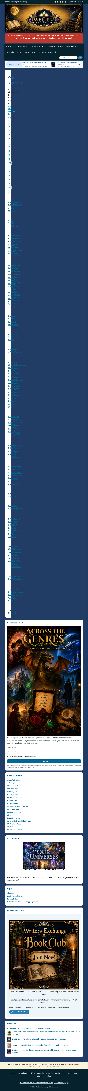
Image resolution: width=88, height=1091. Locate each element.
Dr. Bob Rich (16, 303)
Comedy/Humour (13, 792)
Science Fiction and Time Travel (19, 821)
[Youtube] (57, 2)
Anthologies (11, 783)
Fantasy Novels (12, 795)
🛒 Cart (80, 2)
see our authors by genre (11, 111)
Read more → (35, 743)
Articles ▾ (50, 47)
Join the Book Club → (19, 1012)
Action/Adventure (13, 780)
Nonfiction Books (13, 809)
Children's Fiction (13, 786)
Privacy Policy (12, 899)
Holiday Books (12, 803)
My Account (30, 52)
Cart (19, 52)
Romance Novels (13, 818)
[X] (55, 2)
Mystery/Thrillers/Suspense (17, 806)
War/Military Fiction (14, 824)
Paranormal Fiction (14, 812)
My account (72, 2)
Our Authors (22, 1073)
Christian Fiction (13, 789)
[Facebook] (60, 2)
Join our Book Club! (48, 52)
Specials (10, 52)
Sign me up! (44, 761)
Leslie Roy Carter (14, 448)
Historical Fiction (13, 800)
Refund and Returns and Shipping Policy (22, 902)
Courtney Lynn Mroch (18, 253)
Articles (32, 1073)
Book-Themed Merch (68, 47)
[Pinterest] (65, 2)
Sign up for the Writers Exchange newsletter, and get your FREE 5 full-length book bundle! (44, 37)
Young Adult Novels (14, 830)
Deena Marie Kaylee (17, 268)
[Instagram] (63, 2)
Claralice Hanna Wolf (18, 244)
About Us (10, 893)
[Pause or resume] (80, 64)
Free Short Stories (14, 798)
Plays (9, 815)
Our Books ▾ (21, 47)
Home (9, 47)
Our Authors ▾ (36, 47)
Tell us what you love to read (22, 756)
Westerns (10, 827)
